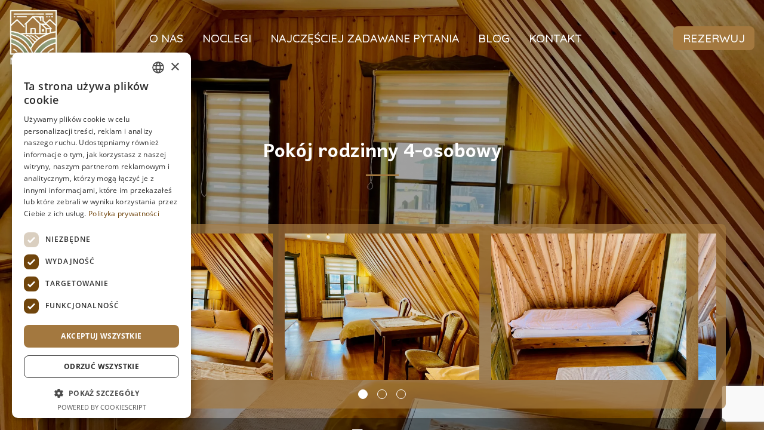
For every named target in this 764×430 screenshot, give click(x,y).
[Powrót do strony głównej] (33, 38)
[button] (363, 394)
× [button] (174, 67)
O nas (166, 38)
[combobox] (158, 67)
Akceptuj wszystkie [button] (101, 336)
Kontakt (555, 38)
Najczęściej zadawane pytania (364, 38)
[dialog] (101, 235)
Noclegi (226, 38)
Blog (494, 38)
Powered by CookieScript (101, 407)
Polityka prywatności (123, 213)
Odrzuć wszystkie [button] (101, 366)
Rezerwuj (714, 38)
